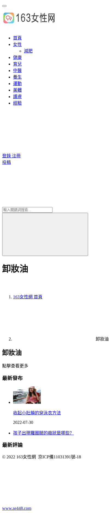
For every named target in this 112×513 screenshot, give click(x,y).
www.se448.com (16, 508)
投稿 (6, 162)
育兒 (17, 64)
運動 (17, 83)
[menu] (4, 6)
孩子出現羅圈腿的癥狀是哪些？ (43, 433)
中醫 (17, 70)
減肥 (28, 51)
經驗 (17, 103)
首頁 (17, 38)
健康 (17, 57)
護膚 (17, 96)
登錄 (7, 156)
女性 (17, 44)
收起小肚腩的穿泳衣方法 (37, 413)
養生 (17, 77)
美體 (17, 90)
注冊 (16, 156)
